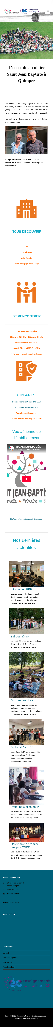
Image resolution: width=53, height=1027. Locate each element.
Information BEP (21, 589)
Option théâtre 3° (22, 747)
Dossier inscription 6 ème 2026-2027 (26, 402)
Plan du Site (7, 962)
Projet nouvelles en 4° (25, 806)
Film (26, 247)
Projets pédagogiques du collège (26, 264)
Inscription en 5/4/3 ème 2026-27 (26, 407)
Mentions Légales (10, 958)
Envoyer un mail (13, 894)
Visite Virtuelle (26, 258)
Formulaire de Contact (11, 902)
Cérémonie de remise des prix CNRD (25, 845)
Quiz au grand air (22, 700)
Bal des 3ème (20, 636)
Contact (6, 953)
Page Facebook (9, 967)
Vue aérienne (26, 252)
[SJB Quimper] (21, 11)
